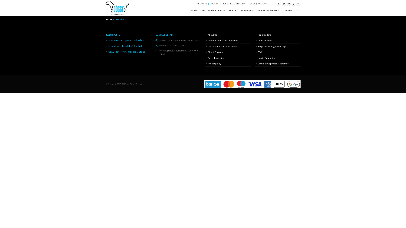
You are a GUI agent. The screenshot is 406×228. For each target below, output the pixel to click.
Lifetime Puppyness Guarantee (273, 63)
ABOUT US (202, 3)
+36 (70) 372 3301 (258, 3)
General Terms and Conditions (223, 40)
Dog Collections (240, 10)
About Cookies (215, 52)
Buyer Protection (216, 58)
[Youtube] (289, 4)
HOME (194, 10)
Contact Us (291, 10)
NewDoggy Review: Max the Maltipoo (126, 51)
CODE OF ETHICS (218, 3)
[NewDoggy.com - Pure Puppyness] (117, 8)
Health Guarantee (266, 58)
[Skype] (298, 4)
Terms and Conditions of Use (222, 46)
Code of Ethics (265, 40)
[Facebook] (279, 4)
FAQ (260, 52)
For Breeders (264, 34)
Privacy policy (214, 63)
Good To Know (267, 10)
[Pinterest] (284, 4)
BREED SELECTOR (237, 3)
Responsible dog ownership (272, 46)
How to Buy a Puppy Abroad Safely (126, 40)
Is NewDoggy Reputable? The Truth (125, 45)
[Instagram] (293, 4)
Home (109, 19)
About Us (212, 34)
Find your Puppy (212, 10)
